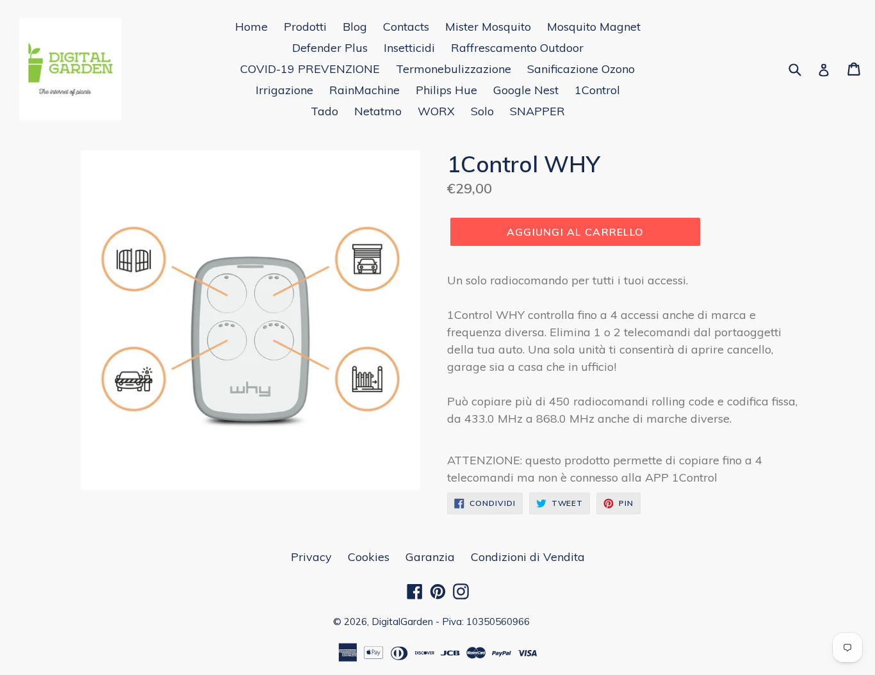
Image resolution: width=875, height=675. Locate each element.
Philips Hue (446, 90)
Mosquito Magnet (594, 26)
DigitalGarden (402, 621)
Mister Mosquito (488, 26)
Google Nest (526, 90)
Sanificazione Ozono (581, 68)
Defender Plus (330, 47)
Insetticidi (409, 47)
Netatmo (378, 111)
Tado (324, 111)
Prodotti (305, 26)
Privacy (311, 556)
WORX (436, 111)
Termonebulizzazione (453, 68)
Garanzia (430, 556)
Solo (482, 111)
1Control (597, 90)
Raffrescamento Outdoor (517, 47)
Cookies (368, 556)
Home (251, 26)
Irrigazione (284, 90)
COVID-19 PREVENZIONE (310, 68)
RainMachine (364, 90)
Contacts (406, 26)
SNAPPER (537, 111)
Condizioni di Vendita (528, 556)
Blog (355, 26)
